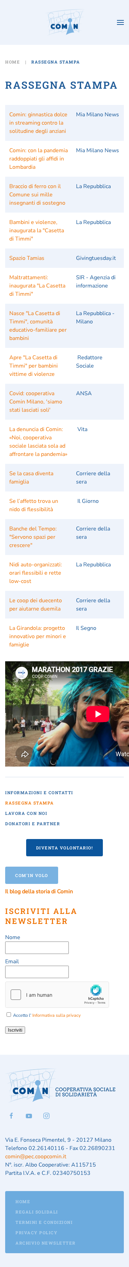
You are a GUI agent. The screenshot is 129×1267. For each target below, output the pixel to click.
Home (22, 1201)
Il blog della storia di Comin (39, 891)
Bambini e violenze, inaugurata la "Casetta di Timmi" (36, 230)
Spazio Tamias (26, 258)
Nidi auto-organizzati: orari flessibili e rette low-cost (35, 573)
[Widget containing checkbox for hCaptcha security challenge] (57, 995)
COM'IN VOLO (31, 875)
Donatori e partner (32, 823)
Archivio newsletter (45, 1243)
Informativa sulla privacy (56, 1015)
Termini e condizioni (44, 1222)
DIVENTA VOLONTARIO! (64, 847)
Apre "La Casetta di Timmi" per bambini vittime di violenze (33, 366)
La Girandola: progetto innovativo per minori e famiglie (37, 636)
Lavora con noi (26, 813)
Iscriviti (15, 1030)
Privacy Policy (36, 1232)
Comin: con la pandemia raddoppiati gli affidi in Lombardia (38, 159)
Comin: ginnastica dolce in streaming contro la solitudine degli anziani (38, 123)
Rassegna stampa (29, 803)
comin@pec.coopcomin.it (35, 1156)
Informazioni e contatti (39, 792)
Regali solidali (36, 1212)
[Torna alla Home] (65, 22)
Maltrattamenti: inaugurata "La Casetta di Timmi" (37, 286)
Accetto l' (46, 1015)
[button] (120, 22)
